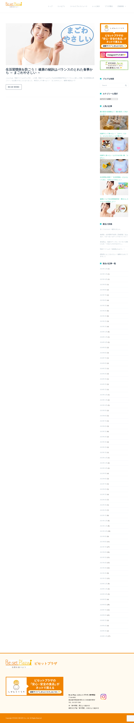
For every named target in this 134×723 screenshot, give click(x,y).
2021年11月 (103, 526)
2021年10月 (103, 531)
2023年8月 (103, 416)
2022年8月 (103, 479)
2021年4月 (103, 562)
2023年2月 (103, 447)
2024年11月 (103, 337)
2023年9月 (103, 410)
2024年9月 (103, 347)
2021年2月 (103, 573)
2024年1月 (103, 389)
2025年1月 (103, 326)
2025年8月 (103, 290)
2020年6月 (103, 615)
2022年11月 (103, 463)
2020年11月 (103, 589)
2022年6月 (103, 489)
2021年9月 (103, 536)
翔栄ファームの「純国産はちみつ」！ (112, 249)
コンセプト (61, 6)
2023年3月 (103, 442)
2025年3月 (103, 316)
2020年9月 (103, 599)
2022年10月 (103, 468)
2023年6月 (103, 426)
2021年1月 (103, 578)
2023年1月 (103, 452)
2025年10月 (103, 279)
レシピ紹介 (96, 6)
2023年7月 (103, 421)
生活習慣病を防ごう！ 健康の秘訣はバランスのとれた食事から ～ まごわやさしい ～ (49, 71)
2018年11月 (103, 636)
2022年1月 (103, 515)
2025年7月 (103, 295)
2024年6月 (103, 363)
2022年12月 (103, 458)
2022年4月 (103, 500)
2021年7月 (103, 547)
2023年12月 (103, 395)
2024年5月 (103, 368)
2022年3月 (103, 505)
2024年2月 (103, 384)
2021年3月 (103, 568)
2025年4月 (103, 311)
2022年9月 (103, 473)
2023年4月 (103, 437)
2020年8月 (103, 604)
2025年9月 (103, 284)
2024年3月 (103, 379)
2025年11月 (103, 274)
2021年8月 (103, 541)
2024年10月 (103, 342)
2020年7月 (103, 610)
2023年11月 (103, 400)
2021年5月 (103, 557)
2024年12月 (103, 332)
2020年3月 (103, 631)
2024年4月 (103, 374)
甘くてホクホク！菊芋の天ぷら (110, 229)
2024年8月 (103, 353)
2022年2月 (103, 510)
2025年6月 (103, 300)
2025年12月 (103, 269)
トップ (50, 6)
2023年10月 (103, 405)
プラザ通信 (109, 6)
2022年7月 (103, 484)
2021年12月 (103, 520)
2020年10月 (103, 594)
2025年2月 (103, 321)
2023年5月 (103, 431)
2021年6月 (103, 552)
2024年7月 (103, 358)
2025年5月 (103, 305)
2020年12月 (103, 583)
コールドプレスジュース (78, 6)
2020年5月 (103, 620)
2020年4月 (103, 625)
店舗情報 (120, 6)
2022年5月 (103, 494)
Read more (13, 87)
